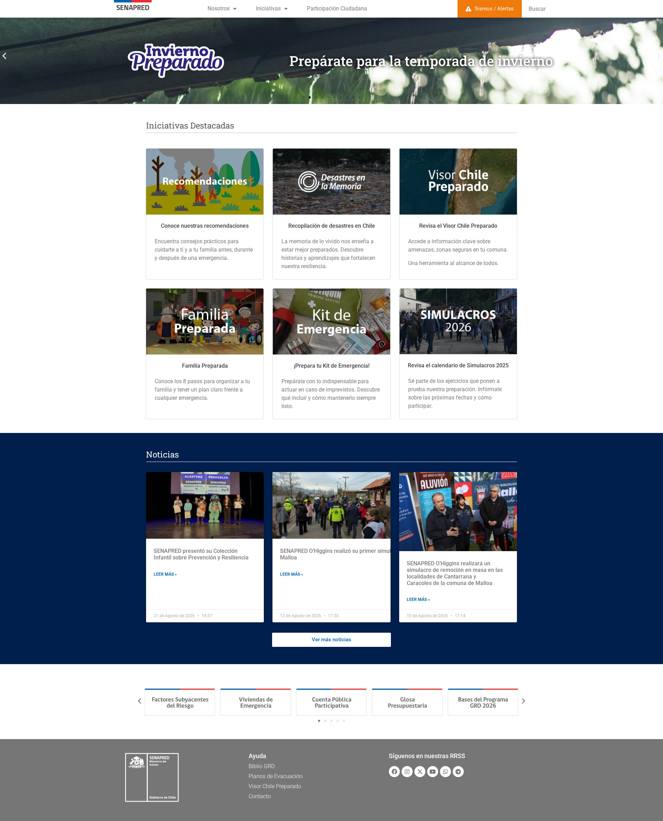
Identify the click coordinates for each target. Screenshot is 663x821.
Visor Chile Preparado (275, 786)
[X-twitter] (419, 771)
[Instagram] (407, 771)
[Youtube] (432, 771)
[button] (4, 55)
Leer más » (165, 574)
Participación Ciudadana (337, 8)
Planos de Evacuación (275, 776)
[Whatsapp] (445, 771)
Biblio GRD (262, 766)
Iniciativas (268, 8)
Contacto (260, 796)
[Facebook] (394, 771)
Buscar (537, 9)
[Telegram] (458, 771)
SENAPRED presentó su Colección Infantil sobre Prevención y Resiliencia (201, 554)
